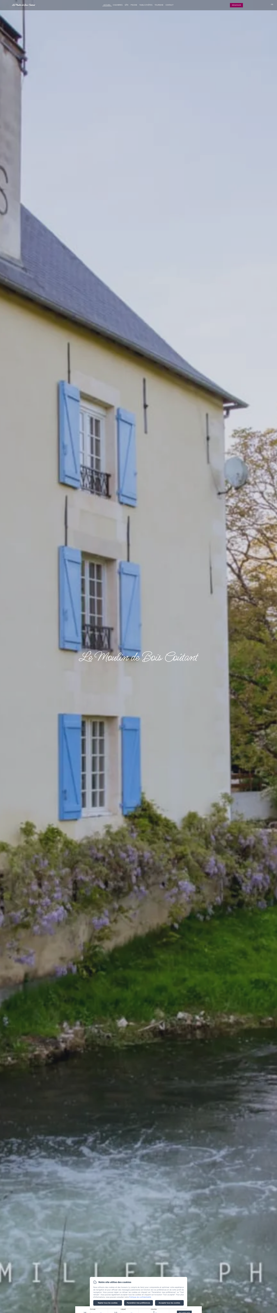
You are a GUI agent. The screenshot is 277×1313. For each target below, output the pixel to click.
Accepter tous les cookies (169, 1303)
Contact (169, 5)
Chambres (118, 5)
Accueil (107, 5)
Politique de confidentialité (140, 1297)
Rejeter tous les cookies (108, 1303)
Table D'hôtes (145, 5)
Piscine (134, 5)
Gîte (126, 5)
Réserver (236, 5)
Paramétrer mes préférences (138, 1303)
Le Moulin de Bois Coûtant (23, 5)
